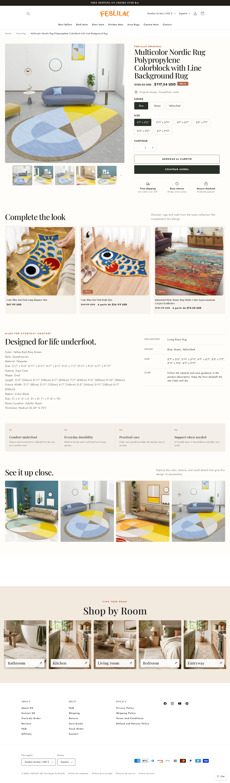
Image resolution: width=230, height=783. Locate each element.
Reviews (26, 723)
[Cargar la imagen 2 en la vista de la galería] (43, 175)
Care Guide (76, 723)
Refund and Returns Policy (132, 723)
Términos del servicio (125, 773)
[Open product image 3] (142, 511)
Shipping (74, 713)
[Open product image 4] (198, 511)
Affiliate (26, 734)
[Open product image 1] (31, 511)
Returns (73, 718)
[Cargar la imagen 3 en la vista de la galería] (64, 175)
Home (8, 33)
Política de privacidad (102, 773)
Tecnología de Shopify (54, 773)
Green (157, 106)
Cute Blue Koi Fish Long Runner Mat (27, 299)
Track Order (76, 728)
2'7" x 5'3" (143, 122)
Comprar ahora (177, 169)
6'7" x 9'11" (163, 131)
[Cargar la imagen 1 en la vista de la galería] (22, 175)
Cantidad (141, 140)
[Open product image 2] (87, 511)
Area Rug (21, 33)
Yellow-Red (174, 106)
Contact (73, 734)
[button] (28, 13)
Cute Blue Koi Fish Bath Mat (96, 299)
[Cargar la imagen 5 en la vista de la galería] (107, 175)
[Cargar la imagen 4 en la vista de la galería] (86, 175)
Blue (141, 106)
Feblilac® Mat (36, 773)
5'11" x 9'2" (143, 131)
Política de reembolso (78, 773)
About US (27, 708)
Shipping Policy (126, 713)
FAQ (24, 728)
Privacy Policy (125, 708)
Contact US (28, 713)
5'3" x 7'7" (202, 122)
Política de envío (147, 773)
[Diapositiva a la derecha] (121, 175)
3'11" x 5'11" (163, 122)
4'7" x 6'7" (183, 122)
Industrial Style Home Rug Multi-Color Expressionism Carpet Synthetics (185, 301)
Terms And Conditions (130, 718)
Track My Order (31, 718)
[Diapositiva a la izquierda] (8, 175)
